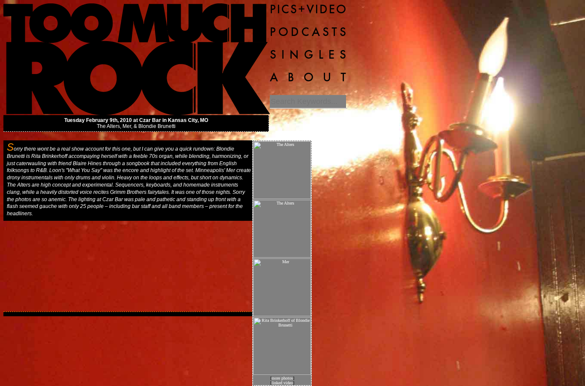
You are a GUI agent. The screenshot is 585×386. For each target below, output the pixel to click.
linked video (282, 382)
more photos (282, 378)
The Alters (108, 126)
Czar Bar (150, 120)
